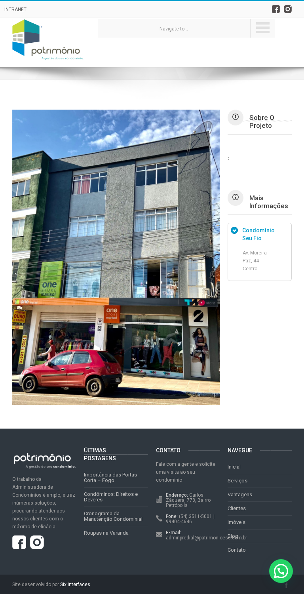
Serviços (237, 481)
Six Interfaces (75, 584)
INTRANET (15, 9)
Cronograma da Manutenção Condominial (113, 516)
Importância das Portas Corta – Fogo (110, 477)
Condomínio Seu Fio (258, 234)
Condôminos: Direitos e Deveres (111, 497)
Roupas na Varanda (106, 533)
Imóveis (236, 522)
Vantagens (240, 494)
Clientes (237, 508)
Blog (233, 536)
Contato (237, 550)
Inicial (234, 467)
